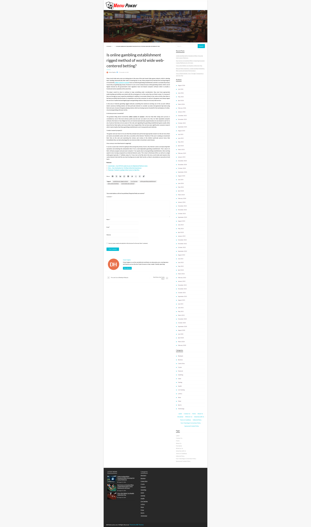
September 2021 (182, 296)
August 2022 (181, 255)
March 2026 (181, 104)
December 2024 (182, 160)
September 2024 (182, 172)
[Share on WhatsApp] (124, 176)
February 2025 (182, 153)
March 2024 (181, 194)
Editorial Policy (197, 420)
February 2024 (182, 198)
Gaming (180, 382)
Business (180, 359)
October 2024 (182, 168)
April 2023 (181, 232)
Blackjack (180, 356)
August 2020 (181, 330)
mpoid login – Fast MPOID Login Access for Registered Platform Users (128, 166)
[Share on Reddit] (132, 176)
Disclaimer (180, 416)
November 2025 (182, 119)
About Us (200, 413)
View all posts (127, 268)
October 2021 (182, 292)
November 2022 (182, 243)
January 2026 (181, 112)
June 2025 (181, 138)
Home (194, 413)
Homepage (109, 46)
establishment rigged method (120, 181)
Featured (180, 371)
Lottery (180, 393)
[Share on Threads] (139, 176)
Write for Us (188, 416)
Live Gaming (134, 181)
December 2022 (182, 240)
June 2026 (181, 93)
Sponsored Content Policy (191, 426)
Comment (109, 196)
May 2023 (181, 228)
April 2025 (181, 145)
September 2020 (182, 326)
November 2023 (182, 209)
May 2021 (181, 311)
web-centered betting (113, 183)
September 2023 (182, 217)
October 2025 (182, 123)
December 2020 (182, 319)
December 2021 (182, 285)
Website (109, 234)
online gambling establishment (148, 181)
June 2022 (181, 262)
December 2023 (182, 206)
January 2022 (181, 281)
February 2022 (182, 277)
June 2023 (181, 224)
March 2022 (181, 273)
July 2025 (180, 134)
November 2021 (182, 288)
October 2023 (182, 213)
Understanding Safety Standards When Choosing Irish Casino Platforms (125, 478)
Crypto (180, 367)
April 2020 (181, 337)
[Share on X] (116, 176)
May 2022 (181, 266)
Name (108, 219)
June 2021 (181, 307)
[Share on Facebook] (112, 176)
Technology (181, 408)
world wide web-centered (127, 183)
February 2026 (182, 108)
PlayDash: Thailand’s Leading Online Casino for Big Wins (123, 170)
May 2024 (181, 187)
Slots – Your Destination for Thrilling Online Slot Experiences (124, 168)
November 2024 (182, 164)
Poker (179, 401)
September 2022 (182, 251)
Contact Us (187, 413)
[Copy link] (143, 176)
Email (108, 227)
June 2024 (181, 183)
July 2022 (180, 258)
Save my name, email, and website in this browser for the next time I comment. (128, 243)
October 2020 (182, 322)
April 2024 (181, 191)
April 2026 (181, 100)
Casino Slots (181, 363)
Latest (180, 413)
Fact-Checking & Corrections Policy (191, 423)
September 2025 (182, 127)
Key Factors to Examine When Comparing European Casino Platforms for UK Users (125, 486)
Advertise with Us (199, 416)
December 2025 (182, 115)
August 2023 (181, 221)
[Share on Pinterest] (128, 176)
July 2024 (180, 179)
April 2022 (181, 270)
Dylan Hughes (112, 72)
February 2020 (182, 345)
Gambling (180, 375)
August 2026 (181, 85)
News (179, 397)
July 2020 (180, 334)
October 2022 (182, 247)
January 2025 (181, 157)
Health (180, 386)
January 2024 (181, 202)
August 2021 (181, 300)
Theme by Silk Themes (136, 525)
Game (179, 378)
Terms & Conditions (185, 420)
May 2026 (181, 96)
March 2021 (181, 315)
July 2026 (180, 89)
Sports (180, 405)
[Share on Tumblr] (135, 176)
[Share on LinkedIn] (120, 176)
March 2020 (181, 341)
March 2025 (181, 149)
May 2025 (181, 142)
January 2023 (181, 236)
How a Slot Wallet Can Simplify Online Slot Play (189, 65)
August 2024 (181, 176)
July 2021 (180, 304)
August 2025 (181, 130)
